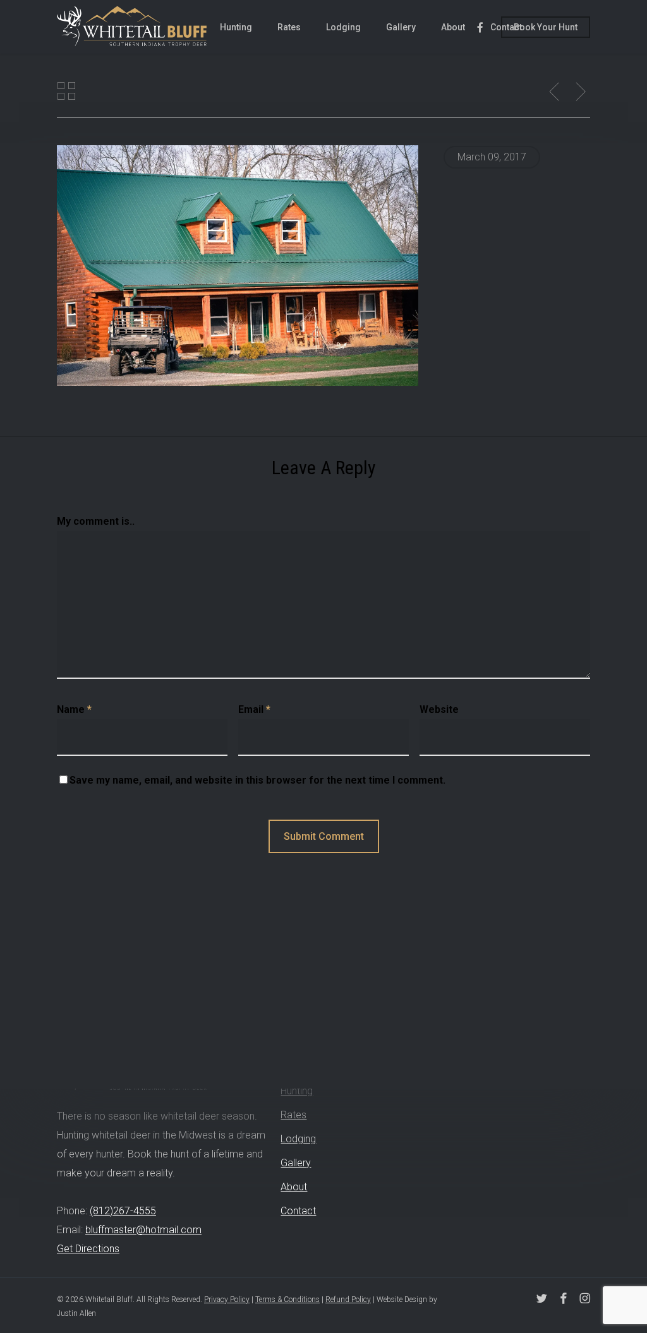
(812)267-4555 (123, 1211)
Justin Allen (76, 1313)
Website (439, 709)
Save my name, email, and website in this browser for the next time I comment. (257, 780)
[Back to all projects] (66, 91)
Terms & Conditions (287, 1299)
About (294, 1187)
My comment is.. (96, 521)
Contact (298, 1211)
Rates (293, 1115)
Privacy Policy (227, 1299)
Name (74, 709)
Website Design (402, 1299)
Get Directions (88, 1249)
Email (254, 709)
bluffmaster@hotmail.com (143, 1230)
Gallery (296, 1163)
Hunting (297, 1091)
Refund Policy (348, 1299)
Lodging (298, 1139)
